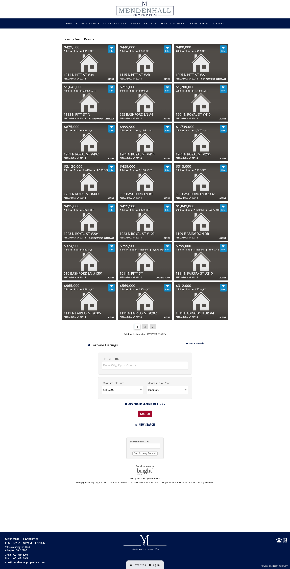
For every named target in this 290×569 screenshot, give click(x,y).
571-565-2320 (20, 557)
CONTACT (218, 23)
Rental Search (196, 343)
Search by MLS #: (139, 441)
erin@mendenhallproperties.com (25, 562)
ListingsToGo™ (280, 565)
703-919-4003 (20, 554)
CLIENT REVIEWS (114, 23)
